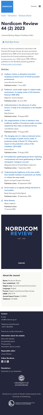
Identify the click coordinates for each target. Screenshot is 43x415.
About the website (7, 339)
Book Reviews (9, 200)
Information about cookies (10, 347)
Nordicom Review (25, 15)
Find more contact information (12, 331)
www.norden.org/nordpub (12, 64)
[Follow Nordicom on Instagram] (5, 361)
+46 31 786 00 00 (7, 327)
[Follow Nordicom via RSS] (8, 361)
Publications (12, 15)
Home (3, 15)
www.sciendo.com (9, 59)
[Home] (8, 7)
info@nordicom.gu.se (9, 320)
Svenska (34, 6)
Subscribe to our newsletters (11, 371)
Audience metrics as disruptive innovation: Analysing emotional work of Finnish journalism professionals (22, 76)
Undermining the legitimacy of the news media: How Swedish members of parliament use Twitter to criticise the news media (22, 175)
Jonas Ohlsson (6, 354)
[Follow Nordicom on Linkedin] (2, 361)
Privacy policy (6, 344)
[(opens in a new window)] (21, 403)
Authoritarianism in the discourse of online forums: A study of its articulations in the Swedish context (23, 107)
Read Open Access (12, 42)
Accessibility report (8, 341)
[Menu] (39, 6)
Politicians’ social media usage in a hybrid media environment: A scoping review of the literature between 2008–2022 (22, 92)
